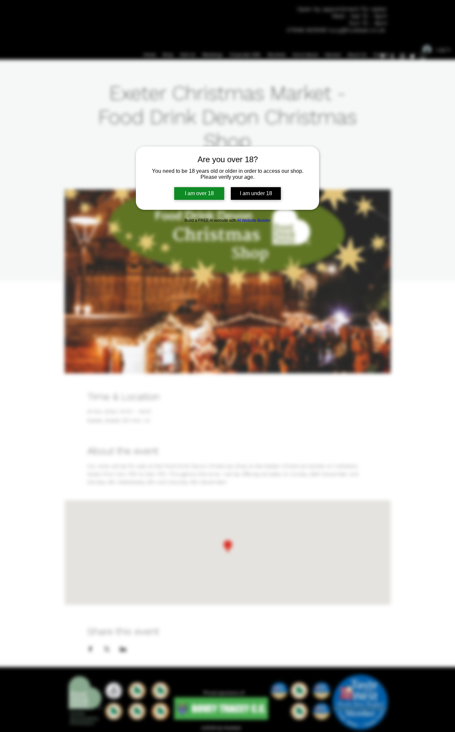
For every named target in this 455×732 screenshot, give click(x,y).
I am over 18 (199, 193)
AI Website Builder (253, 220)
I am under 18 (256, 193)
